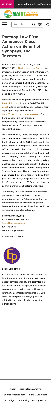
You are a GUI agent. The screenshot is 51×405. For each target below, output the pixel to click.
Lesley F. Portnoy (10, 103)
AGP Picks (7, 4)
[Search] (33, 24)
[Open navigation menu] (4, 24)
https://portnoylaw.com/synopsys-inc (21, 114)
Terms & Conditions (37, 394)
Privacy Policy (39, 400)
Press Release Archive (30, 389)
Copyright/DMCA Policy (17, 400)
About (13, 389)
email (5, 107)
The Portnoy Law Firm (29, 68)
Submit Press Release (15, 394)
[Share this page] (47, 24)
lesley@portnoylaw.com (14, 223)
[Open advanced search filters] (40, 24)
